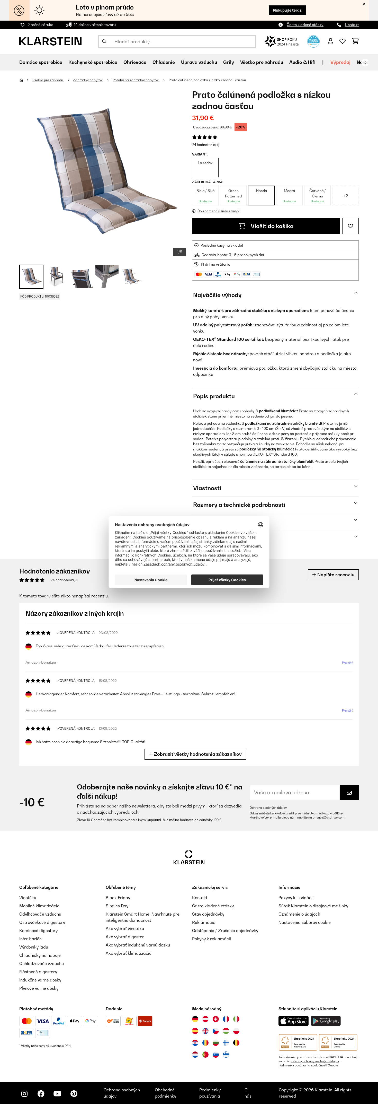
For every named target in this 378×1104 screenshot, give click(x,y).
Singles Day (117, 905)
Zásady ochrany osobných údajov (315, 1061)
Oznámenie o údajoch (299, 914)
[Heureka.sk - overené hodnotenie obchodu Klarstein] (313, 41)
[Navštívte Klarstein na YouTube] (57, 1093)
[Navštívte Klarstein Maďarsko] (226, 1031)
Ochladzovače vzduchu (41, 963)
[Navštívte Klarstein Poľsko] (236, 1031)
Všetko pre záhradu (48, 80)
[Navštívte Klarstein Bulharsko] (216, 1043)
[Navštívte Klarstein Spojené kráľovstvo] (205, 1031)
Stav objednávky (208, 914)
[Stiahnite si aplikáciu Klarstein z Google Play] (326, 1021)
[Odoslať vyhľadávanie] (104, 41)
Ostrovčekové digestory (42, 922)
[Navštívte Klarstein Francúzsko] (226, 1019)
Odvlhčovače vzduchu (40, 914)
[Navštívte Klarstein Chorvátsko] (195, 1043)
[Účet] (330, 41)
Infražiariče (30, 938)
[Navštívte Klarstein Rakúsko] (205, 1019)
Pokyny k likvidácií (295, 897)
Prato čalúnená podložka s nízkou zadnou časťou (207, 80)
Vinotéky (27, 897)
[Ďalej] (365, 62)
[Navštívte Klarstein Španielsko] (195, 1031)
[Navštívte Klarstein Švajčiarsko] (216, 1019)
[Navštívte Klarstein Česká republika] (216, 1031)
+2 (345, 195)
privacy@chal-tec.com (329, 817)
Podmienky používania (294, 1065)
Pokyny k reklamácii (211, 938)
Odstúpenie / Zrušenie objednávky (225, 930)
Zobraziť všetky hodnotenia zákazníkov (197, 754)
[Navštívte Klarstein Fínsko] (226, 1043)
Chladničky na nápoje (40, 955)
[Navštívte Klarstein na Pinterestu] (74, 1093)
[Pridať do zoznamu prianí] (350, 226)
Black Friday (118, 897)
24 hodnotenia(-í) (205, 145)
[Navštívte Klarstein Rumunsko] (205, 1043)
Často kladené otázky (305, 24)
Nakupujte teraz (287, 10)
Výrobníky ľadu (33, 947)
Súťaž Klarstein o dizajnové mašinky (313, 905)
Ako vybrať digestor (125, 936)
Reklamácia (203, 922)
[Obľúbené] (342, 41)
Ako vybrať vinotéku (125, 928)
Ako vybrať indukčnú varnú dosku (138, 944)
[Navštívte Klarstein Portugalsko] (205, 1054)
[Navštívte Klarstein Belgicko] (236, 1043)
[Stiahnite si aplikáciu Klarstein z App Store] (293, 1021)
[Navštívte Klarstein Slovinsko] (216, 1054)
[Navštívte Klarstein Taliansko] (236, 1019)
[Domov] (25, 80)
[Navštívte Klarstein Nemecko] (195, 1019)
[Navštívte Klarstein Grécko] (226, 1054)
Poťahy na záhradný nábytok (136, 80)
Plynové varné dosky (38, 988)
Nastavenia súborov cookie (304, 922)
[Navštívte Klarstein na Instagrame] (24, 1093)
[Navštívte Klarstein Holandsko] (195, 1054)
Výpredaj (340, 62)
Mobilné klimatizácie (39, 905)
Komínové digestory (38, 930)
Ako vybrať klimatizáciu (128, 953)
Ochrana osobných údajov (268, 808)
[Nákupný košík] (355, 41)
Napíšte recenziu (335, 574)
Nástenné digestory (38, 971)
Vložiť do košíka (271, 226)
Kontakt (352, 24)
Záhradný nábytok (88, 80)
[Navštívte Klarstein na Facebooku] (41, 1093)
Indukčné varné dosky (40, 980)
